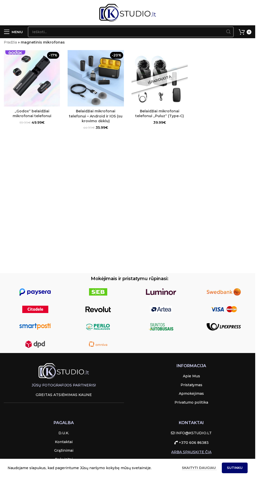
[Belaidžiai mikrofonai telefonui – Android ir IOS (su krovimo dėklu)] (96, 78)
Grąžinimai (63, 450)
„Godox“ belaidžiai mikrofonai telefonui (32, 113)
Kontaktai (64, 442)
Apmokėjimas (191, 393)
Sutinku (235, 468)
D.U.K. (63, 433)
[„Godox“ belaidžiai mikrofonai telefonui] (32, 78)
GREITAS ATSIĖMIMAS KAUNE (64, 394)
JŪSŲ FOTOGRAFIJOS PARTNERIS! (64, 385)
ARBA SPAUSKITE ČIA (191, 452)
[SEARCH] (228, 32)
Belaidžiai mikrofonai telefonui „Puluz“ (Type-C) (159, 113)
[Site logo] (127, 12)
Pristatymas (191, 385)
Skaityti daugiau (199, 468)
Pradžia (10, 42)
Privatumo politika (191, 402)
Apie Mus (191, 376)
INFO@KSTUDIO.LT (193, 433)
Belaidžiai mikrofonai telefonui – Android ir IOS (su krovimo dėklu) (95, 116)
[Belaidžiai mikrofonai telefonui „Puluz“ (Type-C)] (160, 78)
